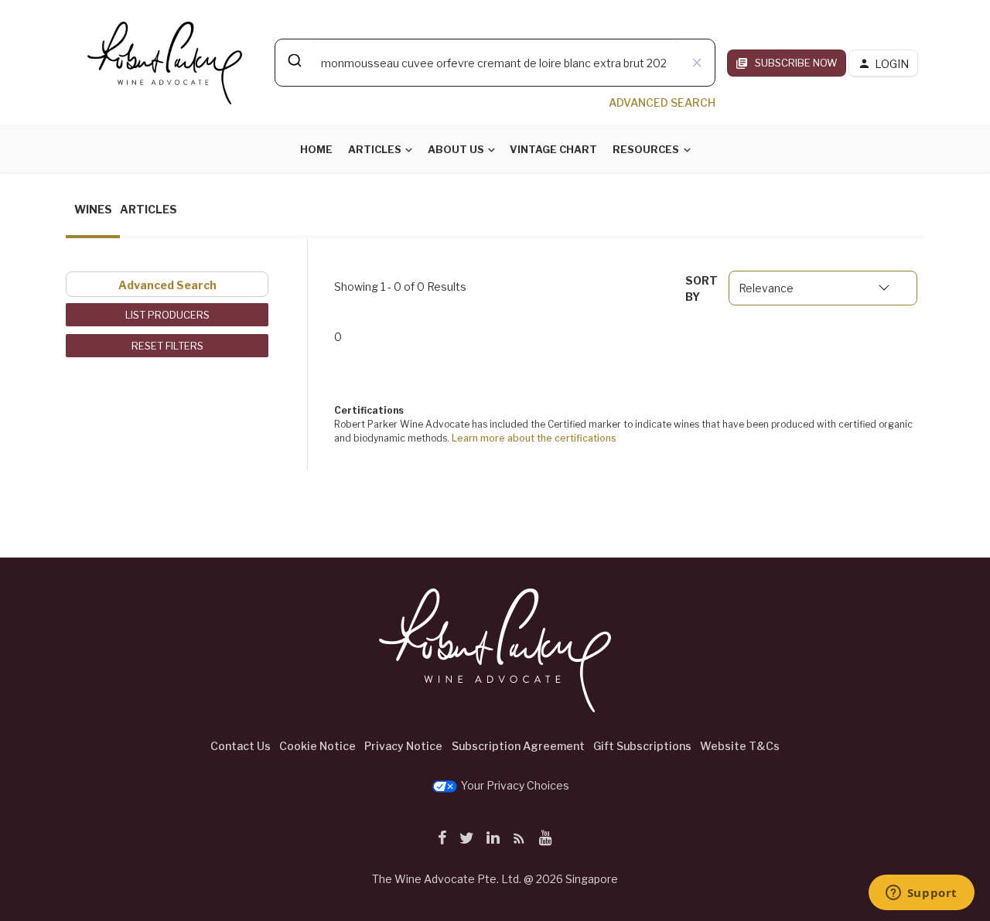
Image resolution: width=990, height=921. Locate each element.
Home (316, 149)
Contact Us (240, 745)
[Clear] (697, 63)
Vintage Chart (553, 149)
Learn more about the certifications (534, 438)
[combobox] (495, 63)
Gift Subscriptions (642, 745)
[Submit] (293, 60)
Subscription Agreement (518, 745)
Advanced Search (167, 285)
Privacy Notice (403, 745)
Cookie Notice (317, 745)
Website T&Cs (740, 745)
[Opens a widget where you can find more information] (921, 894)
